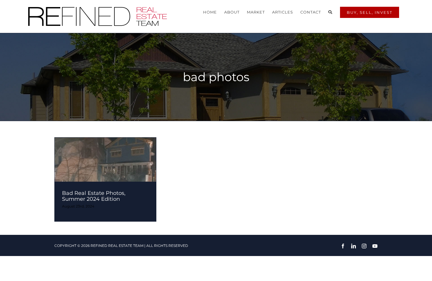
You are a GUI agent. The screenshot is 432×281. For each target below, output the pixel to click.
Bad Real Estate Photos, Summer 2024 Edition (93, 196)
